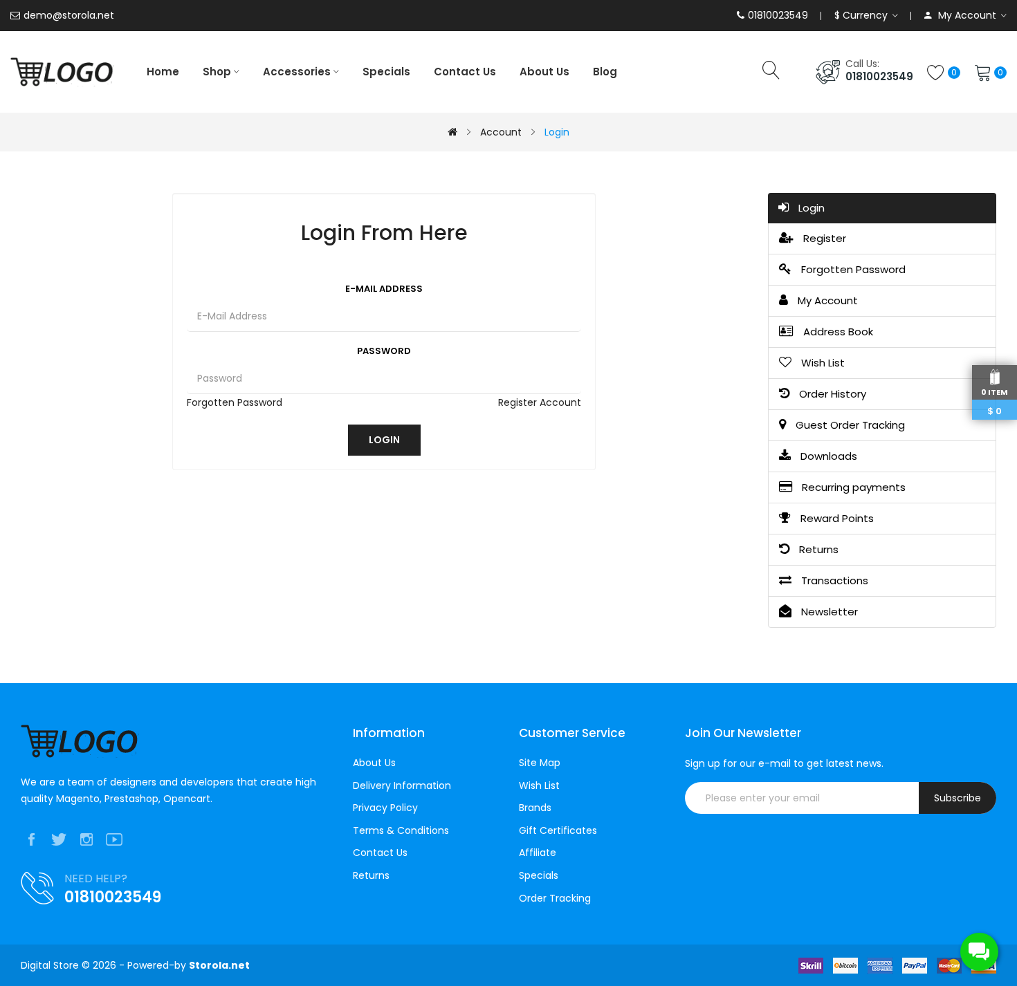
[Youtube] (114, 839)
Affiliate (537, 852)
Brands (535, 808)
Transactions (833, 580)
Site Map (539, 763)
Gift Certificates (558, 830)
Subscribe (957, 798)
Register (823, 238)
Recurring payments (852, 487)
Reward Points (836, 518)
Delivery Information (402, 785)
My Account (826, 300)
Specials (538, 875)
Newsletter (828, 611)
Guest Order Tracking (849, 425)
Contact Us (380, 852)
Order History (831, 394)
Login (556, 132)
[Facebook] (31, 839)
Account (501, 132)
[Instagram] (86, 839)
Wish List (821, 362)
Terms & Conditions (401, 830)
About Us (374, 763)
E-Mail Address (384, 288)
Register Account (539, 402)
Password (384, 350)
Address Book (836, 331)
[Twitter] (58, 839)
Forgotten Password (234, 402)
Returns (817, 549)
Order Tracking (555, 898)
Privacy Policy (385, 808)
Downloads (827, 456)
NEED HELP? (95, 878)
